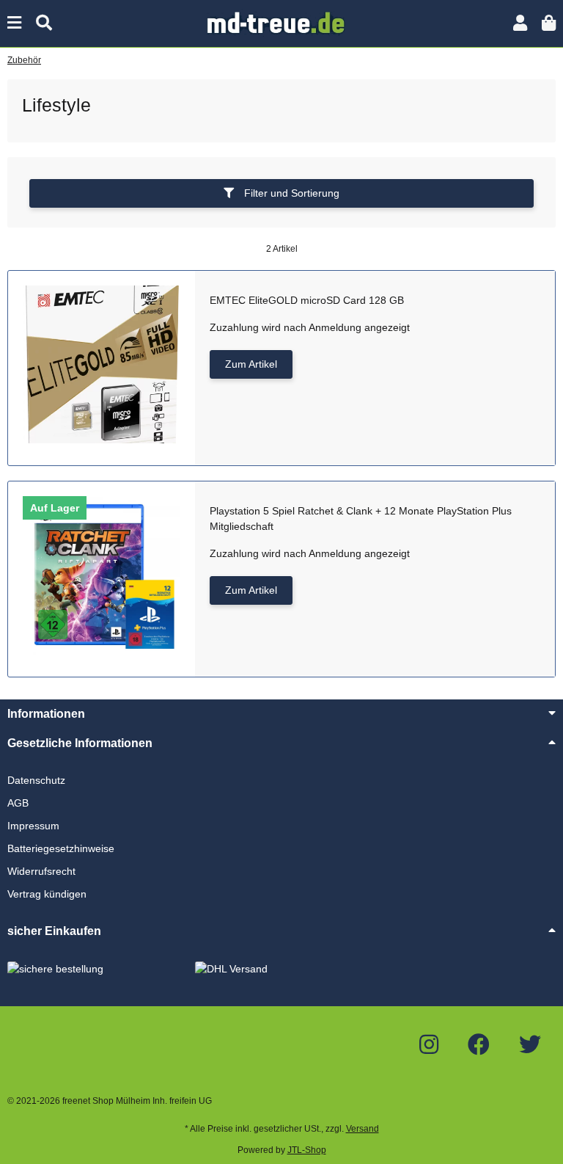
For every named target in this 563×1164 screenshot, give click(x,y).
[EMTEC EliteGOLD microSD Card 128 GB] (101, 364)
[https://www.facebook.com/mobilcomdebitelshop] (478, 1044)
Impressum (33, 826)
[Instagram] (429, 1044)
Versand (362, 1129)
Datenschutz (36, 780)
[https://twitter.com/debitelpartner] (530, 1044)
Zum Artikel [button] (251, 364)
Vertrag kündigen (47, 894)
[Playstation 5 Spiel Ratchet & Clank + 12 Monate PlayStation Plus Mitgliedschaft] (101, 575)
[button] (520, 23)
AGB (18, 803)
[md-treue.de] (282, 23)
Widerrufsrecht (41, 871)
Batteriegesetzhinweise (60, 848)
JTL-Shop (306, 1150)
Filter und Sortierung (290, 193)
